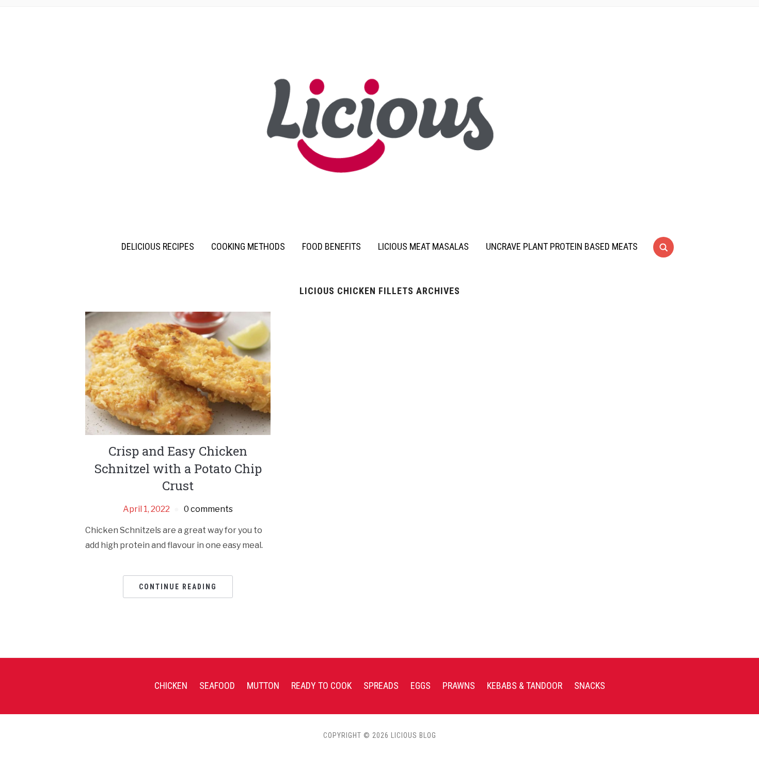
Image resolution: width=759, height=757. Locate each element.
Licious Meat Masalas (423, 246)
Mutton (263, 685)
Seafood (217, 685)
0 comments (208, 509)
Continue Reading (178, 587)
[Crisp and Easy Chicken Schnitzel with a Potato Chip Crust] (178, 373)
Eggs (420, 685)
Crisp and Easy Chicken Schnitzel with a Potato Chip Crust (178, 468)
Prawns (458, 685)
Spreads (381, 685)
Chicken (170, 685)
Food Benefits (331, 246)
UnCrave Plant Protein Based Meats (562, 246)
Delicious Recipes (157, 246)
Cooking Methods (248, 246)
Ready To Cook (321, 685)
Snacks (589, 685)
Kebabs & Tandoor (524, 685)
